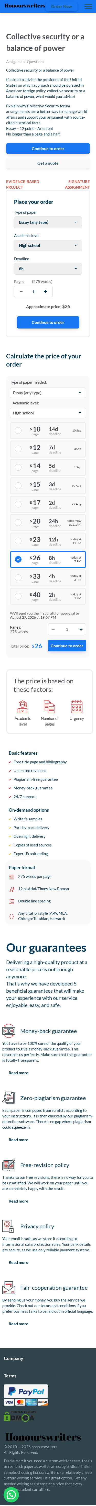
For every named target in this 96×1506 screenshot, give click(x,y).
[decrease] (21, 291)
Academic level (26, 235)
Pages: (15, 627)
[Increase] (81, 629)
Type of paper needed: (28, 382)
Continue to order (48, 148)
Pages (19, 281)
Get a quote (48, 163)
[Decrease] (53, 629)
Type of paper (25, 212)
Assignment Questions (25, 61)
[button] (11, 1494)
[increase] (45, 291)
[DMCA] (20, 1415)
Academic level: (26, 403)
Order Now (61, 6)
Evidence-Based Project (22, 184)
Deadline (21, 258)
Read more (18, 1072)
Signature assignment (77, 184)
